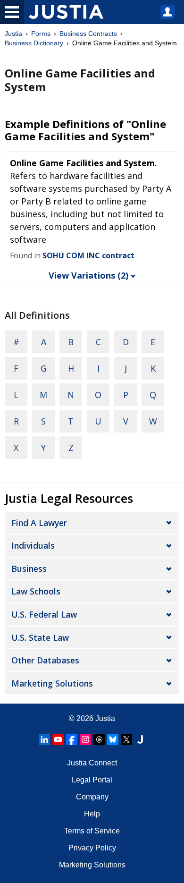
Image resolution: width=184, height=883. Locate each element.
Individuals (33, 545)
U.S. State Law (40, 637)
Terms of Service (92, 831)
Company (92, 797)
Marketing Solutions (52, 683)
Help (92, 814)
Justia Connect (92, 763)
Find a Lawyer (39, 522)
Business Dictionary (34, 43)
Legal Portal (92, 780)
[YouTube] (58, 739)
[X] (126, 739)
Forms (40, 33)
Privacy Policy (92, 848)
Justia (13, 33)
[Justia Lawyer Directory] (140, 739)
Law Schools (35, 591)
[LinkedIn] (44, 739)
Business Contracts (88, 33)
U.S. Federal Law (44, 614)
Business (29, 568)
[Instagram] (85, 739)
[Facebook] (71, 739)
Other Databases (45, 660)
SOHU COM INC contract (88, 255)
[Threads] (99, 739)
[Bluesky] (112, 739)
